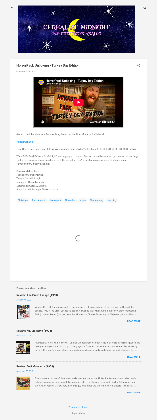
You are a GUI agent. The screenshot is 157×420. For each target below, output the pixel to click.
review (83, 200)
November (70, 200)
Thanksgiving (96, 200)
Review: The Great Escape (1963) (37, 295)
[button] (139, 65)
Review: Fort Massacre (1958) (35, 366)
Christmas (23, 200)
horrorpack (55, 200)
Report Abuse (78, 413)
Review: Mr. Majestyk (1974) (34, 330)
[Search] (145, 8)
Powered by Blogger (79, 407)
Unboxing (111, 200)
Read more (134, 321)
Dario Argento (39, 200)
